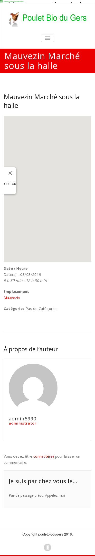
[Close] (10, 173)
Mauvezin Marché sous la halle (42, 101)
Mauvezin (12, 297)
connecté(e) (43, 456)
